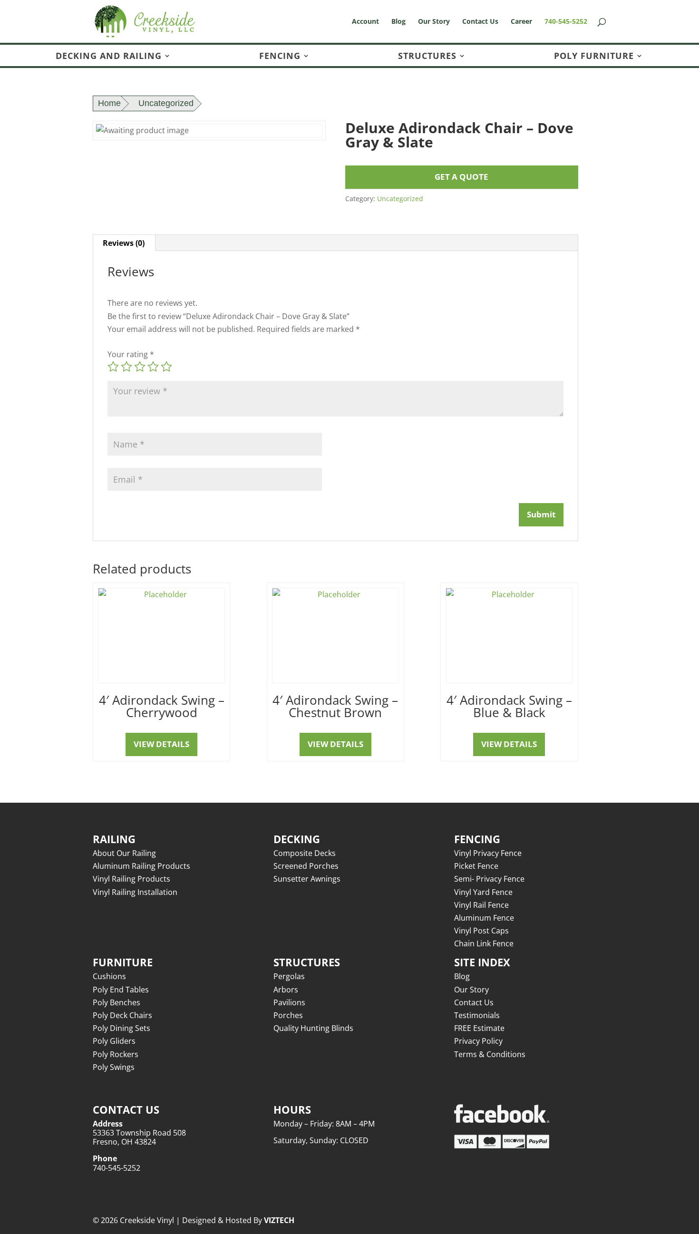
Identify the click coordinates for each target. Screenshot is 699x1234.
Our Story (434, 22)
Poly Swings (114, 1067)
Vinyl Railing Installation (135, 892)
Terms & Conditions (489, 1054)
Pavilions (289, 1002)
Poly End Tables (121, 989)
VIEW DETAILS (161, 743)
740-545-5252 (565, 22)
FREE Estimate (479, 1028)
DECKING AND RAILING (109, 56)
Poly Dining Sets (121, 1028)
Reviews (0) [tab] (124, 243)
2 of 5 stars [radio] (126, 366)
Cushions (109, 976)
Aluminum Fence (484, 918)
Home (109, 103)
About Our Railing (124, 853)
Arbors (285, 989)
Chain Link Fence (484, 943)
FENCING (280, 56)
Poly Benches (116, 1002)
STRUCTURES (427, 56)
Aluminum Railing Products (141, 866)
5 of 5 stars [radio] (166, 366)
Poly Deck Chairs (122, 1015)
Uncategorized (166, 103)
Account (365, 22)
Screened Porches (306, 866)
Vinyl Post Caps (481, 930)
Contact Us (480, 22)
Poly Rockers (115, 1054)
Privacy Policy (478, 1041)
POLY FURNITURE (594, 56)
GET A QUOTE (461, 176)
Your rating (130, 354)
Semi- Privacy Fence (489, 879)
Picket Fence (476, 866)
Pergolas (289, 976)
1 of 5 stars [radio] (113, 366)
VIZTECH (279, 1220)
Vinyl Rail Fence (481, 905)
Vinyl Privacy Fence (488, 853)
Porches (288, 1015)
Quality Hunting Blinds (313, 1028)
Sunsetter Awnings (306, 879)
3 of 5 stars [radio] (140, 366)
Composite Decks (304, 853)
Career (521, 22)
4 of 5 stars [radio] (153, 366)
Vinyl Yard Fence (483, 892)
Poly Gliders (114, 1041)
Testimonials (477, 1015)
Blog (398, 22)
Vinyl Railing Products (131, 879)
